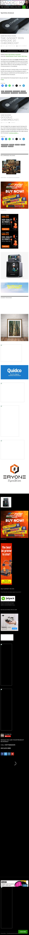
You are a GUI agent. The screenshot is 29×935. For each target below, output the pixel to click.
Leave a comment (22, 46)
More (25, 56)
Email (15, 56)
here (3, 79)
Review (14, 36)
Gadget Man (4, 36)
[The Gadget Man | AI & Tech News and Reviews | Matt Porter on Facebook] (2, 753)
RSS (23, 56)
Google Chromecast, (10, 119)
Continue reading (14, 133)
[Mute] (22, 51)
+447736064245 (9, 745)
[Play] (2, 51)
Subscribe (23, 931)
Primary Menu (27, 7)
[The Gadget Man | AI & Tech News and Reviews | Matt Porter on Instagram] (9, 753)
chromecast (9, 91)
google (23, 91)
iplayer (17, 144)
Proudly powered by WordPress (13, 933)
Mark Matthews (5, 92)
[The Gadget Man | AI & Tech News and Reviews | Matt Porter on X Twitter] (5, 753)
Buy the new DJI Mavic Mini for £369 (9, 609)
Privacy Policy (3, 933)
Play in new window (10, 54)
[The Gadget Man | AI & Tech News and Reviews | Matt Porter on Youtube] (12, 753)
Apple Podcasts (9, 56)
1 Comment (12, 122)
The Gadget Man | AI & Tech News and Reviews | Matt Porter (11, 7)
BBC (3, 91)
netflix (23, 144)
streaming (4, 146)
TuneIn (19, 56)
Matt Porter (14, 92)
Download (18, 54)
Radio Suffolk (22, 92)
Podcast (9, 36)
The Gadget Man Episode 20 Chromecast (12, 41)
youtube (11, 146)
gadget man (16, 91)
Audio (3, 46)
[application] (14, 51)
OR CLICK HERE (6, 748)
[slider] (26, 51)
